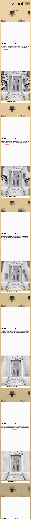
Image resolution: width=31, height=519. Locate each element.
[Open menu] (2, 3)
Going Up (14, 101)
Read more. (6, 49)
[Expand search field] (27, 3)
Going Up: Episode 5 (9, 138)
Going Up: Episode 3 (9, 328)
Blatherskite (9, 101)
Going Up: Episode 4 (9, 233)
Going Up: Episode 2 (9, 423)
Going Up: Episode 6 (9, 43)
